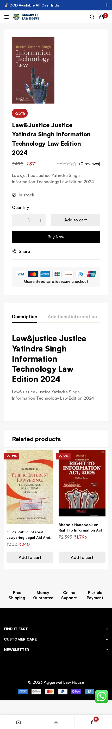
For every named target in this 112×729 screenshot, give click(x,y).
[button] (30, 557)
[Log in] (55, 722)
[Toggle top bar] (107, 5)
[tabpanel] (56, 373)
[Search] (92, 17)
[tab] (24, 316)
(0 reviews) (89, 163)
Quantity (20, 207)
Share (24, 251)
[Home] (18, 722)
